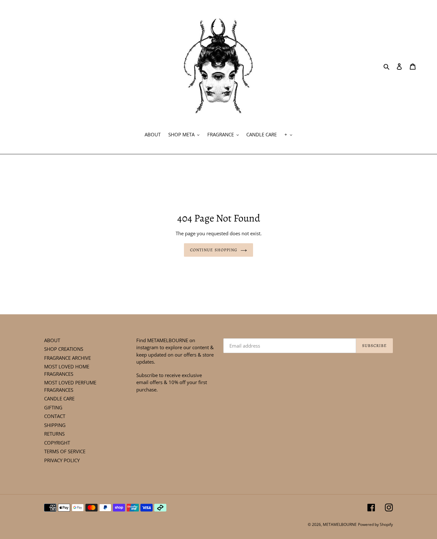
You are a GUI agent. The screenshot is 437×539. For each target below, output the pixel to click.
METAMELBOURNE (340, 524)
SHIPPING (55, 425)
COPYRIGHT (57, 442)
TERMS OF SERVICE (64, 451)
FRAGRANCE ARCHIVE (67, 358)
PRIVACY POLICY (62, 460)
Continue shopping (213, 250)
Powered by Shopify (375, 524)
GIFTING (53, 407)
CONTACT (54, 416)
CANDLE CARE (59, 398)
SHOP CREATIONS (63, 349)
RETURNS (54, 433)
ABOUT (52, 340)
